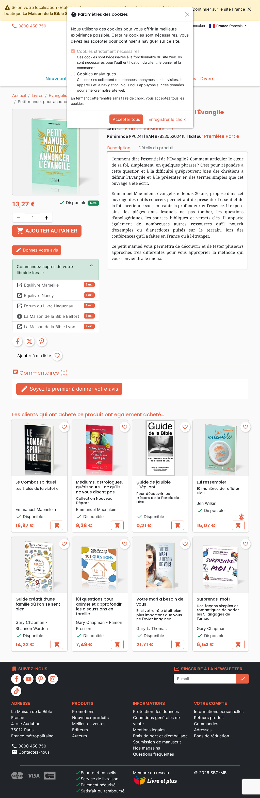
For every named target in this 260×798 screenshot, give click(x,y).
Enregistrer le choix (167, 119)
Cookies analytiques (96, 73)
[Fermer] (187, 14)
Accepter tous (126, 119)
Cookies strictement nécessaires (108, 51)
